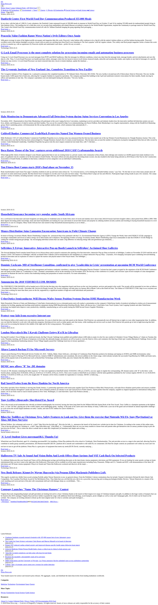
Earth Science (81, 10)
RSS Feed (33, 8)
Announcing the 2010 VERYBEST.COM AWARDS (28, 281)
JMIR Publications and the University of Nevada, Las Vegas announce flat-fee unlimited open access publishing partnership (47, 561)
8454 (40, 502)
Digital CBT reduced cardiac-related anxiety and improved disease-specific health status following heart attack (42, 545)
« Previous (4, 502)
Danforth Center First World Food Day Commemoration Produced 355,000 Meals (46, 18)
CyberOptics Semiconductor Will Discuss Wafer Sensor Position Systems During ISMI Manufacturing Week (60, 298)
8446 (12, 502)
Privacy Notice (30, 601)
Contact (12, 8)
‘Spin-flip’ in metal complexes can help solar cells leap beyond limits (28, 553)
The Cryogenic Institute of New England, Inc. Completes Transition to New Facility (46, 69)
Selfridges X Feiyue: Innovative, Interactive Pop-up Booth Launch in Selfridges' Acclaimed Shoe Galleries (59, 248)
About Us (4, 601)
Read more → (5, 29)
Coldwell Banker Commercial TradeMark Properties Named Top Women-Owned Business (51, 133)
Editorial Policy (21, 8)
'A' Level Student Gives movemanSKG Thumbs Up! (29, 436)
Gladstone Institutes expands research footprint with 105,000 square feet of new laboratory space (38, 537)
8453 (36, 502)
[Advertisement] (65, 96)
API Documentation (42, 601)
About (7, 8)
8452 (33, 502)
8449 (22, 502)
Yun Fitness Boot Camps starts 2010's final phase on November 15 (37, 167)
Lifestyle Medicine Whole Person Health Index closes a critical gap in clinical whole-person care (38, 549)
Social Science (70, 10)
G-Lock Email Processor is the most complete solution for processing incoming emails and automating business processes (67, 52)
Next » (56, 502)
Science (90, 10)
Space (34, 10)
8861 (52, 502)
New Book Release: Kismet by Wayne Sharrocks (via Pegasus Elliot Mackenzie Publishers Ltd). (53, 472)
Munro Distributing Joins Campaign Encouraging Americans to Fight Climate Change (48, 231)
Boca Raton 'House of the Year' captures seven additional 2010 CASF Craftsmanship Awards (52, 150)
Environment (25, 10)
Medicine (5, 10)
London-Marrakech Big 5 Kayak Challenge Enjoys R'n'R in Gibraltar (39, 332)
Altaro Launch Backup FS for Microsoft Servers (27, 349)
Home (3, 8)
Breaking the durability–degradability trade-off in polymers (25, 557)
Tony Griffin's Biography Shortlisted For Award (27, 400)
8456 (46, 502)
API (28, 8)
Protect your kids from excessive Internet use (26, 315)
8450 (26, 502)
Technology (14, 10)
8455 (43, 502)
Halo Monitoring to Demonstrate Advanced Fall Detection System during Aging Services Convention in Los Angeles (64, 116)
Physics (49, 10)
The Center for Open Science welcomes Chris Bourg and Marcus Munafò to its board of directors (38, 541)
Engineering (58, 10)
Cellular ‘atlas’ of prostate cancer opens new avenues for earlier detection (29, 564)
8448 (19, 502)
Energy (41, 10)
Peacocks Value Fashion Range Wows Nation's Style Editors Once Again (40, 35)
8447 (16, 502)
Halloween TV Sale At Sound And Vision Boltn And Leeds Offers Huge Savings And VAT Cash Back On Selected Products (68, 455)
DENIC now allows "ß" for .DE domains (23, 366)
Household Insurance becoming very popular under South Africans (38, 214)
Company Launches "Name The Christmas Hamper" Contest (34, 489)
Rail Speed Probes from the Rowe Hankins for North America (35, 383)
